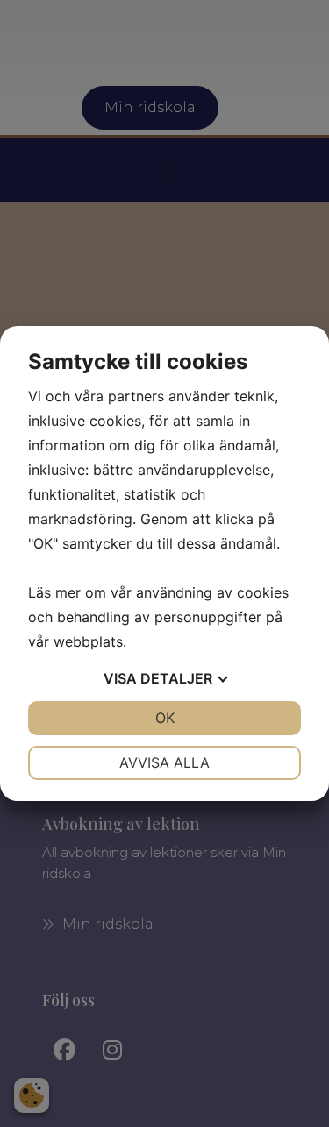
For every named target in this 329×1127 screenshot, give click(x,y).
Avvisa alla (164, 762)
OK (165, 718)
